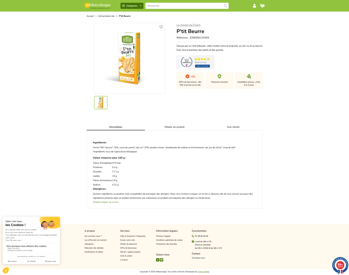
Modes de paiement (128, 244)
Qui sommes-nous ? (93, 236)
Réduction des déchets (94, 248)
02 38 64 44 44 (201, 236)
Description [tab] (115, 127)
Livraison (124, 260)
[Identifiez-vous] (254, 6)
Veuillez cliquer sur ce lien (106, 202)
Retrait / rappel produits (130, 252)
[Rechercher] (225, 6)
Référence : (183, 37)
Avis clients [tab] (233, 127)
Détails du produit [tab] (174, 127)
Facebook (157, 260)
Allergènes (89, 244)
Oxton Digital (203, 271)
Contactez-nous (198, 258)
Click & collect (126, 256)
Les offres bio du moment (96, 240)
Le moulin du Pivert (188, 25)
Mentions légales (163, 236)
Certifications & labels (94, 252)
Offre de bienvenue (128, 248)
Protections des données (166, 244)
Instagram (161, 260)
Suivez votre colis (127, 240)
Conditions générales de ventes (169, 240)
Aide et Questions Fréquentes (133, 236)
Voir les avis (202, 66)
